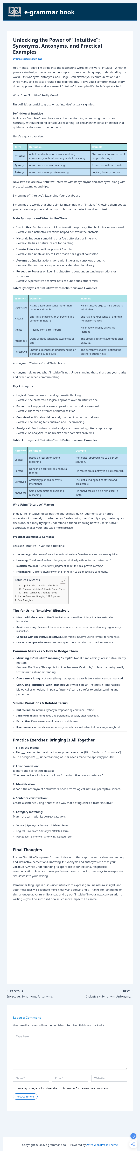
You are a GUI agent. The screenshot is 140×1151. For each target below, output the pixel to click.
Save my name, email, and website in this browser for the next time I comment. (63, 1088)
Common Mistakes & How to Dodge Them (44, 589)
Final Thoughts (25, 600)
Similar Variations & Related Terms (40, 592)
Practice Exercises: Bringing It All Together (38, 596)
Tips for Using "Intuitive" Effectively (40, 585)
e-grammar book (49, 12)
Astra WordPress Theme (102, 1145)
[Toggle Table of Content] (61, 581)
